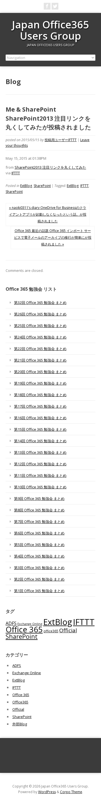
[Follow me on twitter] (55, 6)
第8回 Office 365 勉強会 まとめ (39, 510)
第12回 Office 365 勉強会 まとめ (40, 463)
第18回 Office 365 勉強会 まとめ (40, 394)
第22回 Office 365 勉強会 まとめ (40, 348)
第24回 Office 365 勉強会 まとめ (40, 337)
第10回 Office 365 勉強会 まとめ (40, 486)
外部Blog (19, 723)
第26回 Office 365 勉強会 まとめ (40, 314)
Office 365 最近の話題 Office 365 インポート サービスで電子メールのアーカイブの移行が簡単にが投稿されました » (52, 237)
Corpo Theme (71, 791)
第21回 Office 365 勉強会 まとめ (40, 360)
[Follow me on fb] (47, 6)
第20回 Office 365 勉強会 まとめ (40, 371)
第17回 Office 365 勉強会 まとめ (40, 406)
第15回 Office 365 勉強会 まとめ (40, 429)
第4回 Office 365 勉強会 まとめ (39, 556)
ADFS (11, 623)
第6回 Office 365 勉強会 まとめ (39, 533)
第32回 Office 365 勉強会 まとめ (40, 302)
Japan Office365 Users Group (50, 30)
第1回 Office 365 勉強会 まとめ (39, 590)
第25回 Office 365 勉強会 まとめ (40, 325)
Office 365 (24, 629)
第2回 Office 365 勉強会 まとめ (39, 579)
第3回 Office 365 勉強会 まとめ (39, 567)
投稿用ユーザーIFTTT (61, 139)
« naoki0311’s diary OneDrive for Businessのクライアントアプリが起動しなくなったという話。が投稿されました (47, 214)
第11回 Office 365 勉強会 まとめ (40, 475)
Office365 (20, 702)
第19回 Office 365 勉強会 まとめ (40, 383)
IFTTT (16, 172)
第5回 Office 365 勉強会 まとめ (39, 544)
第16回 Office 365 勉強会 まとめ (40, 417)
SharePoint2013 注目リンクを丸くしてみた (50, 167)
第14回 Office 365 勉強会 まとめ (40, 440)
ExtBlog (26, 185)
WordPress (47, 791)
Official (68, 630)
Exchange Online (29, 624)
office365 (50, 631)
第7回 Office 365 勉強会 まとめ (39, 521)
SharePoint (42, 185)
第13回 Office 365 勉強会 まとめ (40, 452)
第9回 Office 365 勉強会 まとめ (39, 498)
